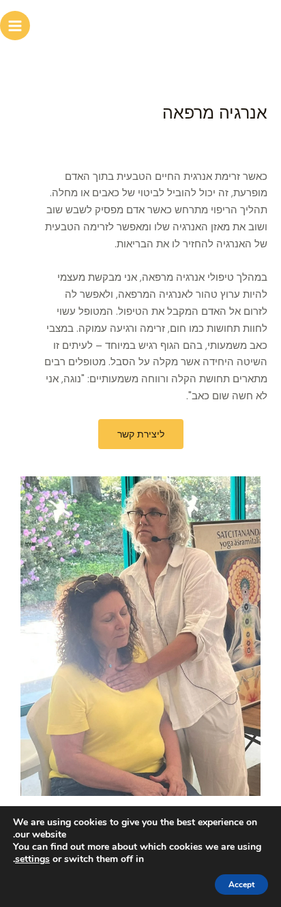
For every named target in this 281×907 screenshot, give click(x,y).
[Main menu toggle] (15, 26)
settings (32, 859)
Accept (241, 884)
